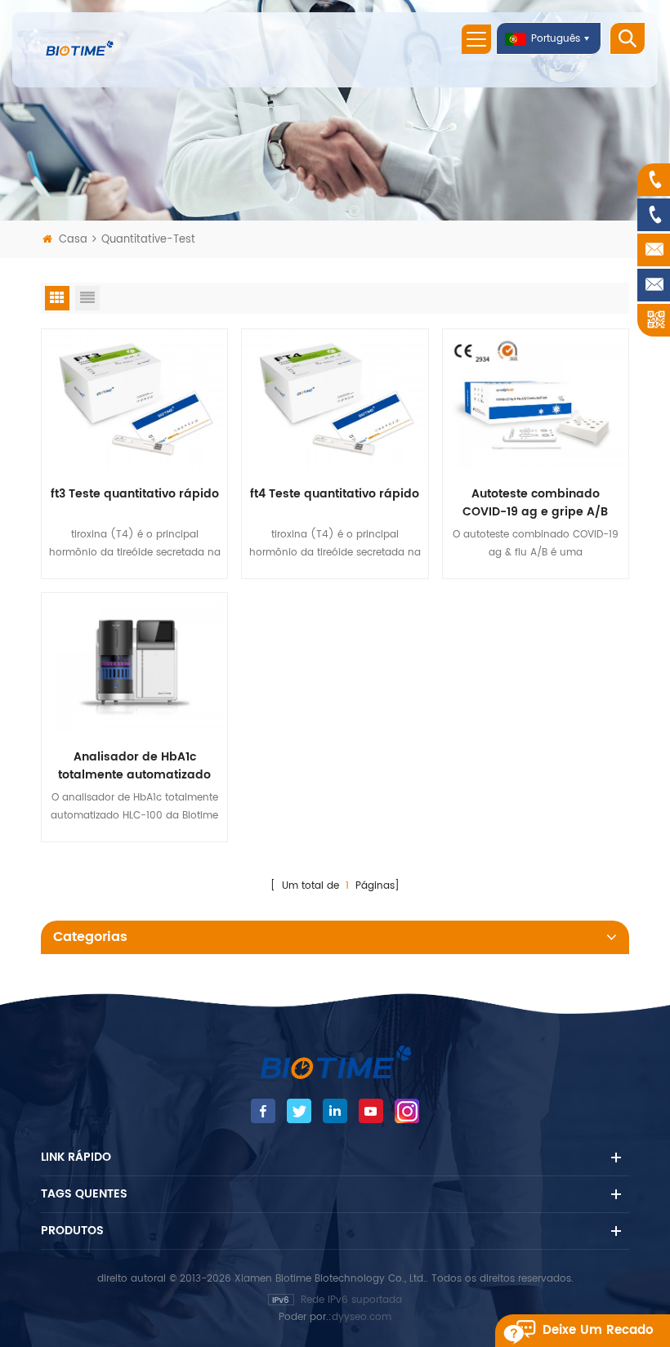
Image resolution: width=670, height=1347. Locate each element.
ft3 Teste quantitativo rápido (135, 494)
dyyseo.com (361, 1317)
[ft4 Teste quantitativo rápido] (334, 398)
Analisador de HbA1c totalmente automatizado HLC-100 (134, 766)
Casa (73, 239)
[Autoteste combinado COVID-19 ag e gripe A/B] (535, 398)
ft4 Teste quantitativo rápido (334, 494)
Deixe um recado (598, 1330)
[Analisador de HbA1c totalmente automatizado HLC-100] (134, 662)
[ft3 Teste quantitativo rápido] (134, 398)
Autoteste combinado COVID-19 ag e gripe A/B (535, 503)
